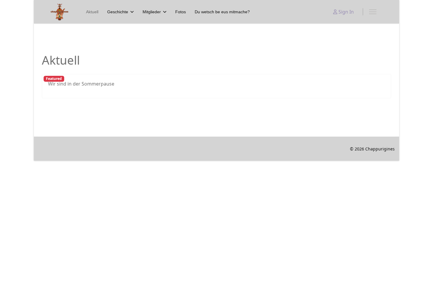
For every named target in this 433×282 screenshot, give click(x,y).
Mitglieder (152, 11)
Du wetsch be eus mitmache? (222, 11)
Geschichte (117, 11)
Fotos (180, 11)
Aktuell (92, 11)
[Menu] (372, 12)
